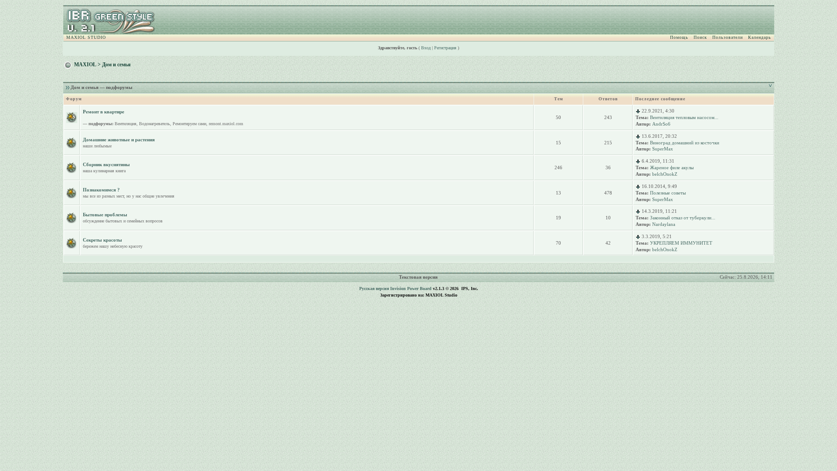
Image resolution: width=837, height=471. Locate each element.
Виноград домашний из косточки (684, 142)
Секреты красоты (102, 239)
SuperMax (662, 148)
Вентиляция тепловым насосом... (684, 117)
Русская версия (374, 288)
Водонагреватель (154, 123)
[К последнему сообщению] (638, 110)
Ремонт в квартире (103, 111)
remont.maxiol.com (226, 123)
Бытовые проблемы (105, 214)
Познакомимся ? (101, 189)
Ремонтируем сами (189, 123)
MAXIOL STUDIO (86, 37)
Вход (426, 47)
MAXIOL (85, 64)
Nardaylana (663, 224)
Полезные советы (668, 192)
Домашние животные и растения (119, 139)
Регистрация (445, 47)
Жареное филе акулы (672, 167)
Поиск (700, 37)
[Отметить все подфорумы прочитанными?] (71, 116)
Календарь (759, 37)
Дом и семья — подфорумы (102, 87)
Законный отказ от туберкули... (682, 217)
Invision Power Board (411, 288)
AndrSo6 (661, 123)
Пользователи (727, 37)
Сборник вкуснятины (106, 164)
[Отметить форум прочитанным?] (71, 142)
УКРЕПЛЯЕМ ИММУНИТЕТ (681, 243)
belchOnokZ (664, 174)
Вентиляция (125, 123)
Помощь (679, 37)
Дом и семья (116, 64)
